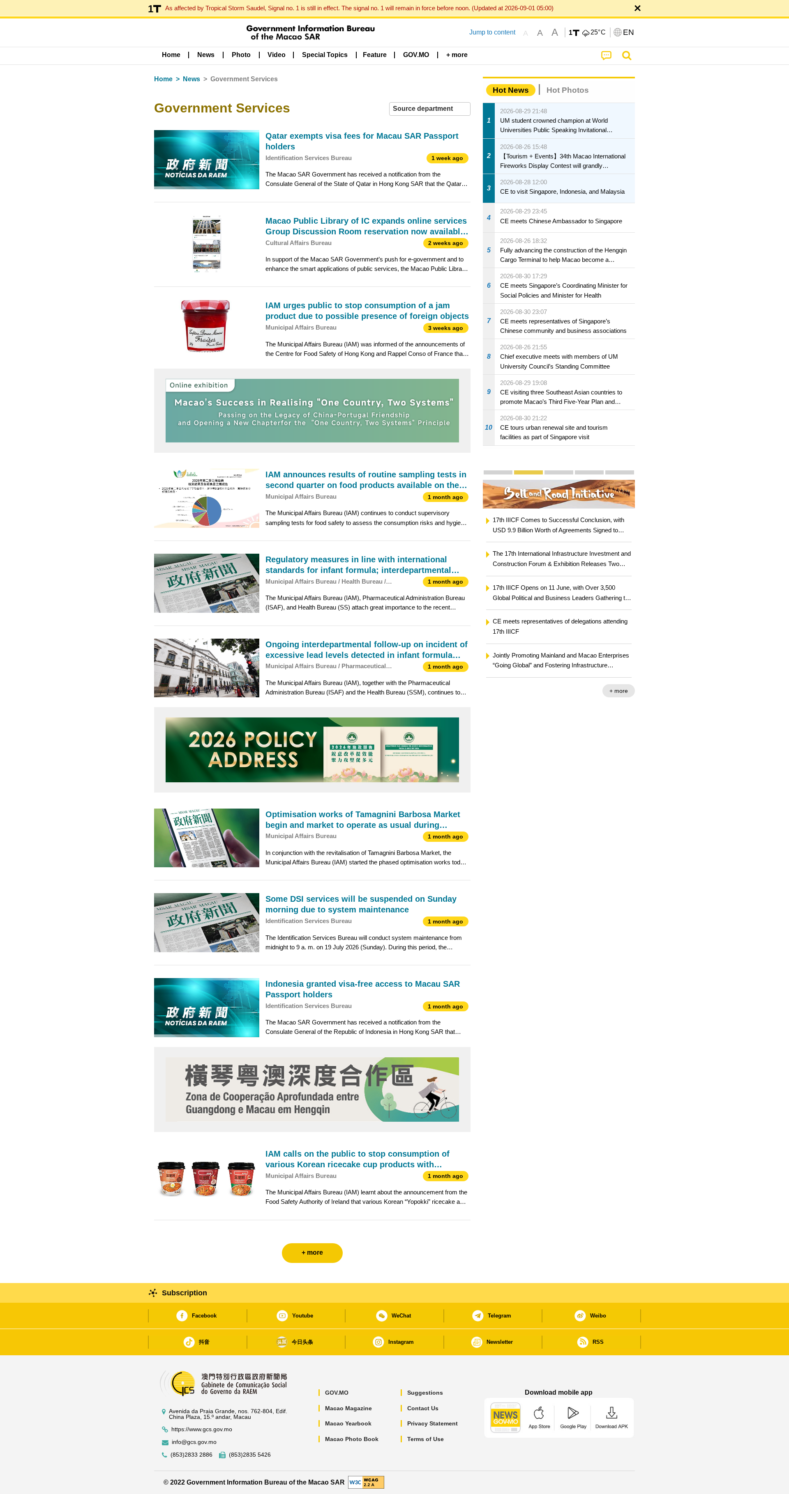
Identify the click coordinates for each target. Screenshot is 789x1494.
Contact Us (422, 1408)
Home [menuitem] (171, 54)
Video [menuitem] (277, 54)
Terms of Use (425, 1439)
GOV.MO (336, 1392)
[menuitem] (206, 55)
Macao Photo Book (351, 1439)
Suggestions (425, 1392)
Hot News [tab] (511, 90)
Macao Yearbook (348, 1423)
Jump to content (492, 32)
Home (163, 79)
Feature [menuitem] (375, 54)
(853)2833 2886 (191, 1455)
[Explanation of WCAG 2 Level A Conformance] (366, 1481)
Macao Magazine (348, 1408)
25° (598, 32)
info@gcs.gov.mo (194, 1442)
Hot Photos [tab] (568, 90)
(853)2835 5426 (250, 1455)
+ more (618, 690)
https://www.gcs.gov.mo (201, 1429)
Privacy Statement (432, 1423)
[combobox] (430, 109)
